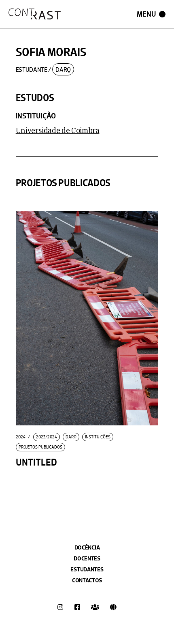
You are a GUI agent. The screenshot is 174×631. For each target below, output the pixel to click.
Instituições (97, 437)
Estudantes (86, 569)
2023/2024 (46, 437)
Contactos (87, 580)
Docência (87, 547)
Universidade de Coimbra (58, 130)
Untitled (36, 462)
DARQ (63, 69)
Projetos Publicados (40, 447)
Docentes (87, 558)
